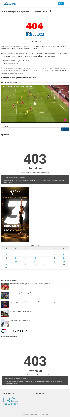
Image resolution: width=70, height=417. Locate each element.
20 (35, 261)
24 (6, 265)
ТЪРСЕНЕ (4, 126)
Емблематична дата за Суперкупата (21, 311)
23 (64, 261)
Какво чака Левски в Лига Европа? (20, 320)
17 (6, 261)
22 (54, 261)
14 (44, 258)
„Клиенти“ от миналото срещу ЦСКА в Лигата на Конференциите (30, 284)
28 (44, 265)
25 (16, 265)
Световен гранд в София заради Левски (22, 293)
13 (35, 258)
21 (44, 261)
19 (25, 261)
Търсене (65, 130)
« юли (34, 271)
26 (25, 265)
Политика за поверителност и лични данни (35, 414)
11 (16, 258)
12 (25, 258)
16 (64, 258)
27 (35, 265)
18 (16, 261)
